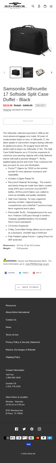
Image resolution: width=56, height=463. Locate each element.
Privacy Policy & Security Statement (23, 342)
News (8, 327)
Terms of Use (12, 334)
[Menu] (51, 6)
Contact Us (11, 320)
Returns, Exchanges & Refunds (20, 349)
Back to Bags (30, 287)
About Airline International (17, 312)
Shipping (7, 110)
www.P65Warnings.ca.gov (37, 264)
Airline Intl (31, 454)
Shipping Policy (13, 357)
